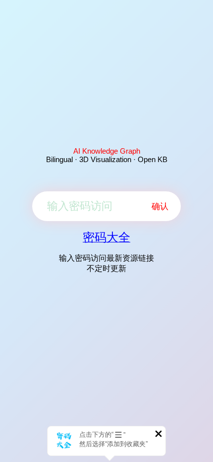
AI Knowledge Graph (106, 151)
